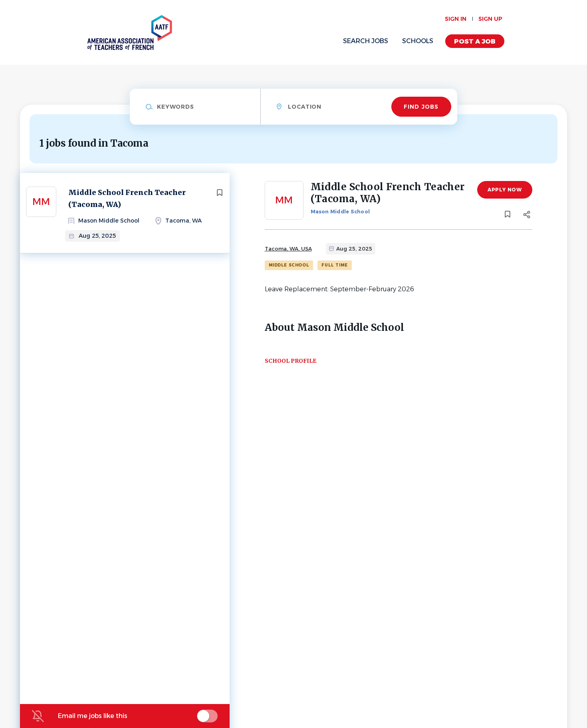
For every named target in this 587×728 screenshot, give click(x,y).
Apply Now (505, 190)
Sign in (455, 18)
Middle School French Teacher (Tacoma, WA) (127, 198)
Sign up (490, 18)
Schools (417, 41)
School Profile (290, 360)
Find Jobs (421, 106)
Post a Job (475, 41)
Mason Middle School (340, 212)
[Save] (220, 192)
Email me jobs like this (92, 716)
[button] (527, 215)
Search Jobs (365, 41)
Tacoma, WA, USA (288, 248)
